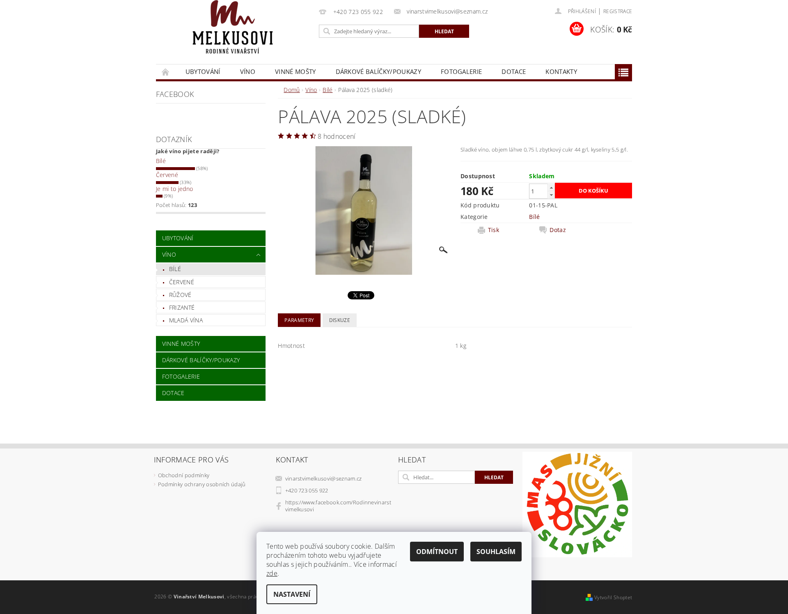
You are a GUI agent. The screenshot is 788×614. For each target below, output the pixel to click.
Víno (247, 71)
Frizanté (182, 307)
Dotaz (558, 230)
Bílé (161, 161)
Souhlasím (495, 551)
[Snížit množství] (551, 195)
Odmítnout (437, 551)
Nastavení (291, 594)
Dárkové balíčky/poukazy (378, 71)
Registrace (617, 11)
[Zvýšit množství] (551, 187)
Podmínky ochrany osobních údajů (202, 484)
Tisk (493, 230)
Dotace (514, 71)
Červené (167, 175)
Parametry (299, 320)
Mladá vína (186, 320)
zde (271, 573)
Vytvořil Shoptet (613, 597)
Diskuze (339, 320)
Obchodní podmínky (183, 475)
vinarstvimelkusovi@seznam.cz (323, 478)
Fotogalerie (461, 71)
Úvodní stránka (166, 71)
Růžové (180, 295)
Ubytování (203, 71)
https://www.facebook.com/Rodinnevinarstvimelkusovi (338, 506)
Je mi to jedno (174, 189)
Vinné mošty (295, 71)
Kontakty (561, 71)
